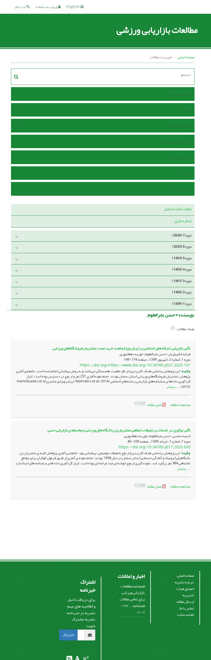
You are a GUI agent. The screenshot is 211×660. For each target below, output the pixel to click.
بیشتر (170, 386)
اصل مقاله (148, 404)
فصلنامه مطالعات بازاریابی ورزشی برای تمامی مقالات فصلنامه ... (132, 595)
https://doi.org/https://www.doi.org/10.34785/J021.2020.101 (135, 365)
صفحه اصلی (186, 57)
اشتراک (68, 635)
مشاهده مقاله (180, 404)
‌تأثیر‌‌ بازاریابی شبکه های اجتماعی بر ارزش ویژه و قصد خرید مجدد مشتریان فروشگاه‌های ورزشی (121, 348)
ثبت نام (20, 6)
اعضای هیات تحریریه (185, 592)
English (73, 6)
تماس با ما (182, 189)
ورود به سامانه (47, 6)
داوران (185, 174)
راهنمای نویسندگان (175, 142)
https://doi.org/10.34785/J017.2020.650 (154, 447)
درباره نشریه (184, 582)
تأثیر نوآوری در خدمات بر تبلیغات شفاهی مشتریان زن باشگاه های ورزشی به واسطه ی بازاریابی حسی (119, 430)
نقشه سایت (185, 614)
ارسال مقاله (181, 158)
